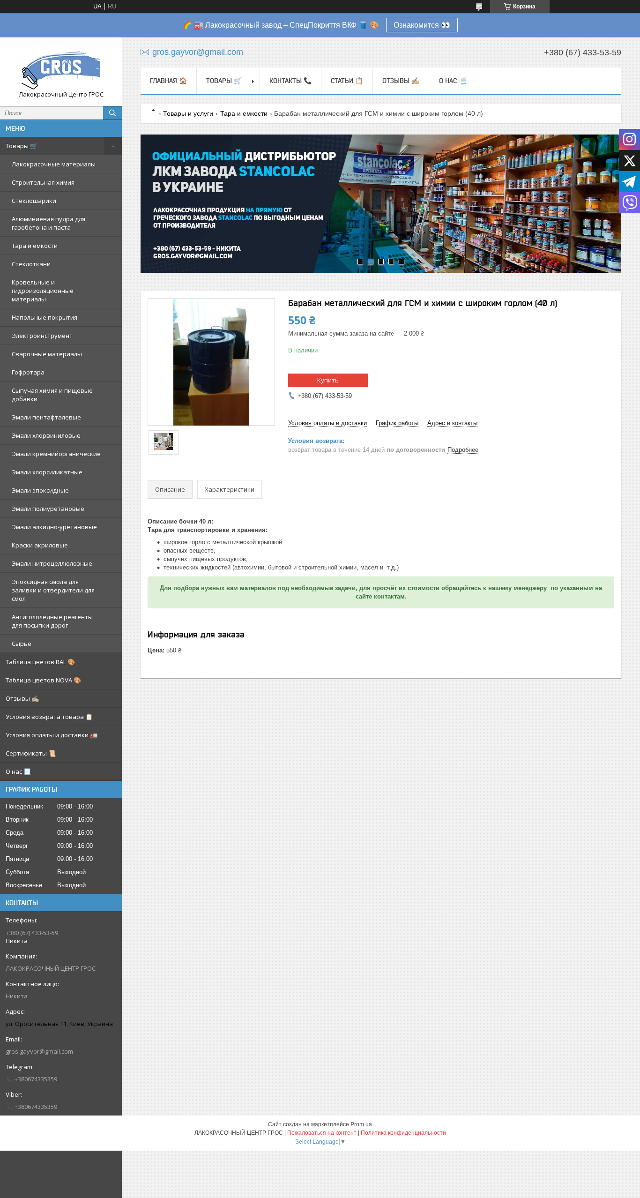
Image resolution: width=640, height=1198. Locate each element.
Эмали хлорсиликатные (47, 472)
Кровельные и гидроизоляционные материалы (43, 290)
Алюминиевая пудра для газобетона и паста (48, 223)
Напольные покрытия (44, 317)
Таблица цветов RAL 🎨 (40, 662)
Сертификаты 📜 (31, 753)
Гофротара (28, 372)
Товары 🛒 (21, 146)
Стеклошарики (34, 200)
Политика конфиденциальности (403, 1133)
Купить (328, 380)
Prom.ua (361, 1124)
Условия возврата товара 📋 (49, 716)
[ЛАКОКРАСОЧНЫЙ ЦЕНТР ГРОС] (61, 67)
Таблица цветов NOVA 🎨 (43, 680)
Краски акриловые (40, 545)
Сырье (21, 643)
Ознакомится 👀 (422, 25)
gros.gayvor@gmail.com (39, 1051)
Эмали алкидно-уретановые (54, 527)
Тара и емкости (35, 245)
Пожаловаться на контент (322, 1133)
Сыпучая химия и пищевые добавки (52, 394)
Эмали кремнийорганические (56, 453)
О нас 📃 (18, 771)
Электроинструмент (42, 335)
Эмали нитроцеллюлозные (52, 563)
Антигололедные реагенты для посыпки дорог (52, 621)
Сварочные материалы (47, 354)
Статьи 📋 (347, 80)
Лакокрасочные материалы (54, 164)
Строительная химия (43, 182)
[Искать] (112, 113)
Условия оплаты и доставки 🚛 (51, 735)
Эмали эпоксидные (40, 490)
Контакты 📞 (290, 80)
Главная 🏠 (168, 80)
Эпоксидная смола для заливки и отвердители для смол (53, 590)
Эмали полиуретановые (48, 508)
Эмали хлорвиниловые (46, 435)
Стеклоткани (31, 264)
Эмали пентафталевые (46, 417)
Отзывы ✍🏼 (22, 698)
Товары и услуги (188, 113)
